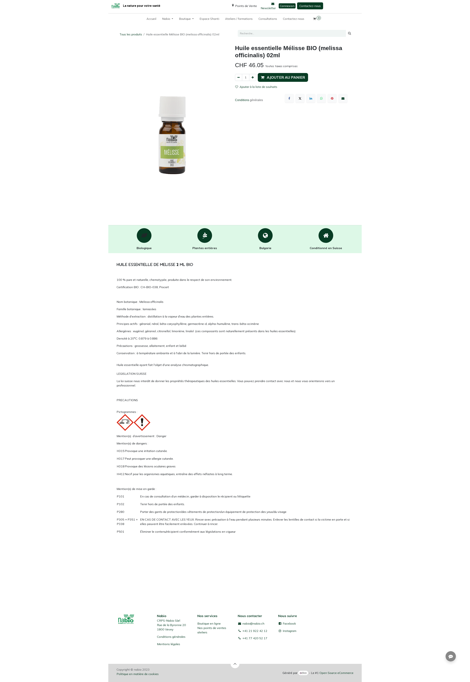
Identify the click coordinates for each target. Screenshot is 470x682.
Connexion (287, 6)
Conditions (242, 100)
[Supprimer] (238, 77)
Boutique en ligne (209, 623)
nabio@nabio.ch (253, 623)
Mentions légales (168, 644)
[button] (283, 77)
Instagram (289, 631)
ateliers (202, 632)
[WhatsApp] (321, 98)
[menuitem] (151, 19)
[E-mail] (343, 98)
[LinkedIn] (310, 98)
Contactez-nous (310, 6)
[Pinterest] (332, 98)
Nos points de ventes (211, 628)
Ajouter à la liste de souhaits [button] (258, 87)
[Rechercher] (349, 33)
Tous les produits (131, 34)
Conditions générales (171, 637)
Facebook (289, 623)
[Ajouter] (252, 77)
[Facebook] (289, 98)
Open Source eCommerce (336, 673)
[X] (300, 98)
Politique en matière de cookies (138, 674)
